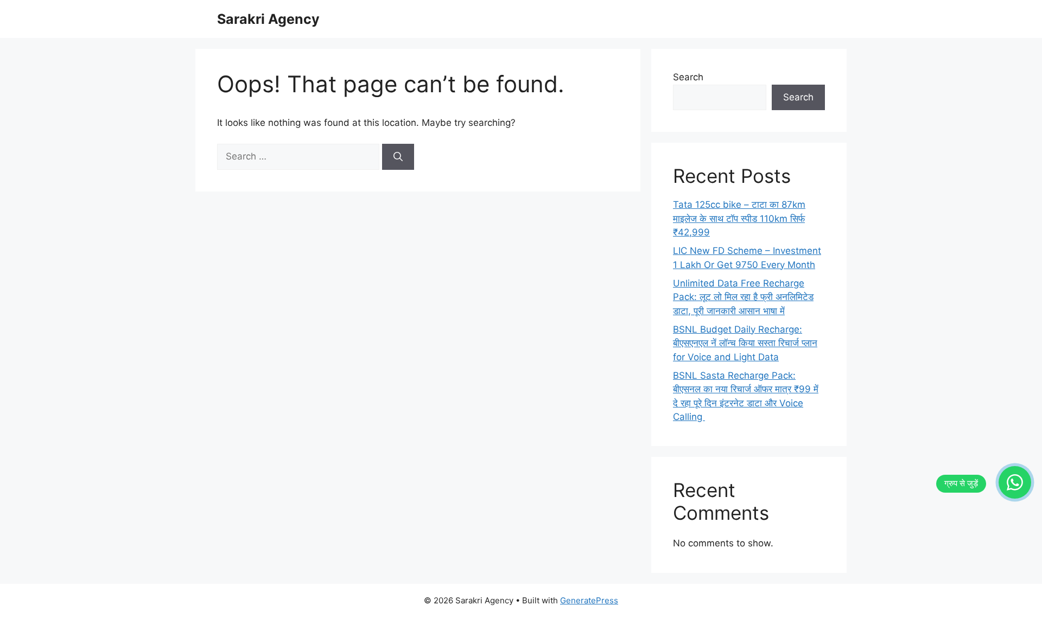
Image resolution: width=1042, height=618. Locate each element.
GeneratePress (589, 600)
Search (688, 77)
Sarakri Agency (268, 19)
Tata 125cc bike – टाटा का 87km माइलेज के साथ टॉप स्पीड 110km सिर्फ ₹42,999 (739, 218)
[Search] (398, 157)
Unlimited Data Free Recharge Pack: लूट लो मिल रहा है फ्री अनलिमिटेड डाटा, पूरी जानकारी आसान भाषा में (743, 297)
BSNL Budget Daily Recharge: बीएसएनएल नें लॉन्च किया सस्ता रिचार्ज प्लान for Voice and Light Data (745, 343)
